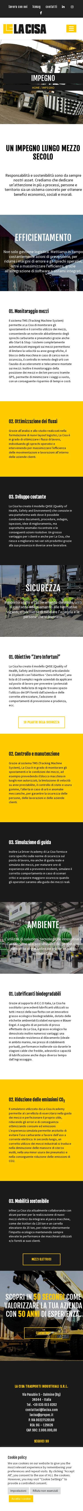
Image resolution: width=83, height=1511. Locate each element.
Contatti (51, 7)
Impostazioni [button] (18, 1491)
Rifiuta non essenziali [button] (45, 1491)
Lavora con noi (18, 7)
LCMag (37, 7)
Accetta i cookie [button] (21, 1499)
